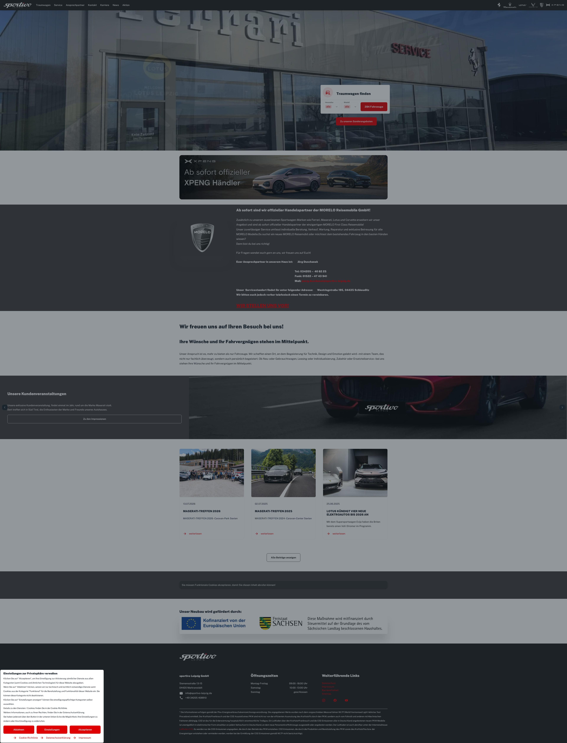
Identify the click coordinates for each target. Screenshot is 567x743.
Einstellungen (52, 729)
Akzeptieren (85, 729)
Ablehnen (18, 729)
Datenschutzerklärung (58, 737)
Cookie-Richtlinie (28, 737)
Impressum (85, 737)
